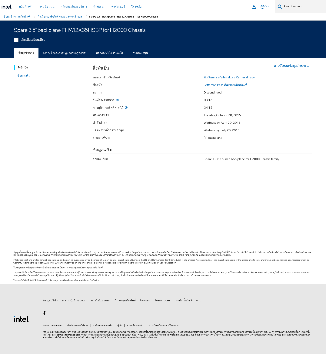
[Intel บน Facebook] (44, 314)
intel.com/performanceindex (66, 334)
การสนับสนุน (140, 53)
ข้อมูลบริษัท (50, 300)
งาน (198, 300)
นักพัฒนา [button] (99, 6)
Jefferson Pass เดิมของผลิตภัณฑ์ (225, 85)
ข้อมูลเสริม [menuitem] (24, 75)
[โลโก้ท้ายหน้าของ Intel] (21, 319)
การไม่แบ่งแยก (101, 300)
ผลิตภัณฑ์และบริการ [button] (74, 6)
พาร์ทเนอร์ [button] (118, 6)
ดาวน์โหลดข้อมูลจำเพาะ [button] (290, 66)
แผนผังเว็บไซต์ (183, 300)
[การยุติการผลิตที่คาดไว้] (126, 107)
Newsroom (162, 300)
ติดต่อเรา (145, 300)
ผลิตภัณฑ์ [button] (25, 6)
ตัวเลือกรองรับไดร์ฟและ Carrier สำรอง (229, 77)
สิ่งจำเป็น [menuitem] (23, 67)
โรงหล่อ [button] (136, 6)
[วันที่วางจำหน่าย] (117, 100)
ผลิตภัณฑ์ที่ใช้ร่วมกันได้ (110, 53)
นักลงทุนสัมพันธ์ (125, 300)
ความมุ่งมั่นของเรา (74, 300)
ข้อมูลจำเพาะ (26, 53)
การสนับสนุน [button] (46, 6)
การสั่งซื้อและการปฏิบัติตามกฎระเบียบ (65, 53)
